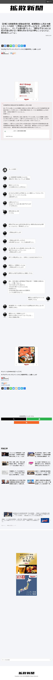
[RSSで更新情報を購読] (26, 422)
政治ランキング (5, 379)
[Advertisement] (26, 18)
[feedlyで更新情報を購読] (39, 419)
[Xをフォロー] (13, 419)
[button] (50, 660)
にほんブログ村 (5, 385)
